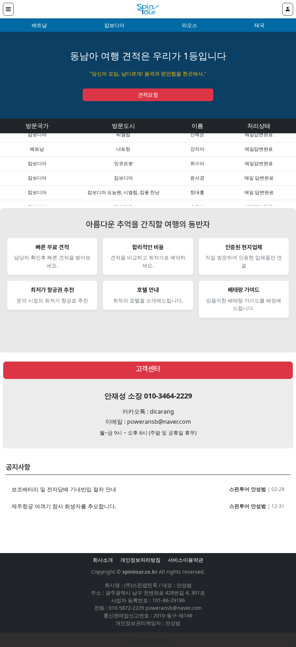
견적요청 (148, 95)
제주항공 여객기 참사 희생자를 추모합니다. (64, 506)
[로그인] (287, 9)
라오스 (189, 25)
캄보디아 (114, 25)
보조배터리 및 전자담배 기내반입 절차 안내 (64, 489)
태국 (259, 25)
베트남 (39, 25)
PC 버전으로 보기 (148, 640)
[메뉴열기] (8, 9)
